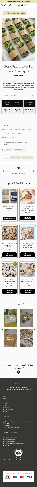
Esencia (5, 125)
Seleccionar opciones (28, 218)
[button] (18, 5)
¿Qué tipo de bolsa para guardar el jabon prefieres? (15, 144)
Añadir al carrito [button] (9, 218)
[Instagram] (18, 372)
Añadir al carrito (15, 157)
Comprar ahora (27, 157)
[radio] (7, 129)
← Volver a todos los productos (15, 13)
